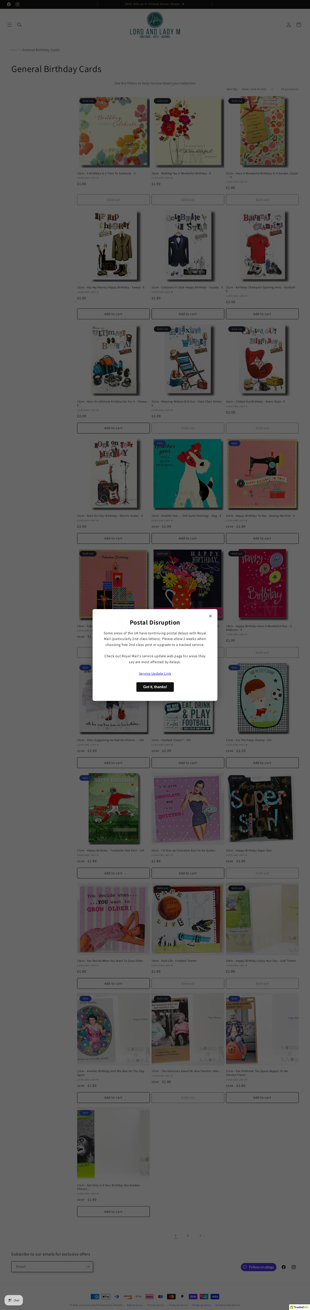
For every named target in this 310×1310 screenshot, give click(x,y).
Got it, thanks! (155, 687)
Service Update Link (155, 673)
